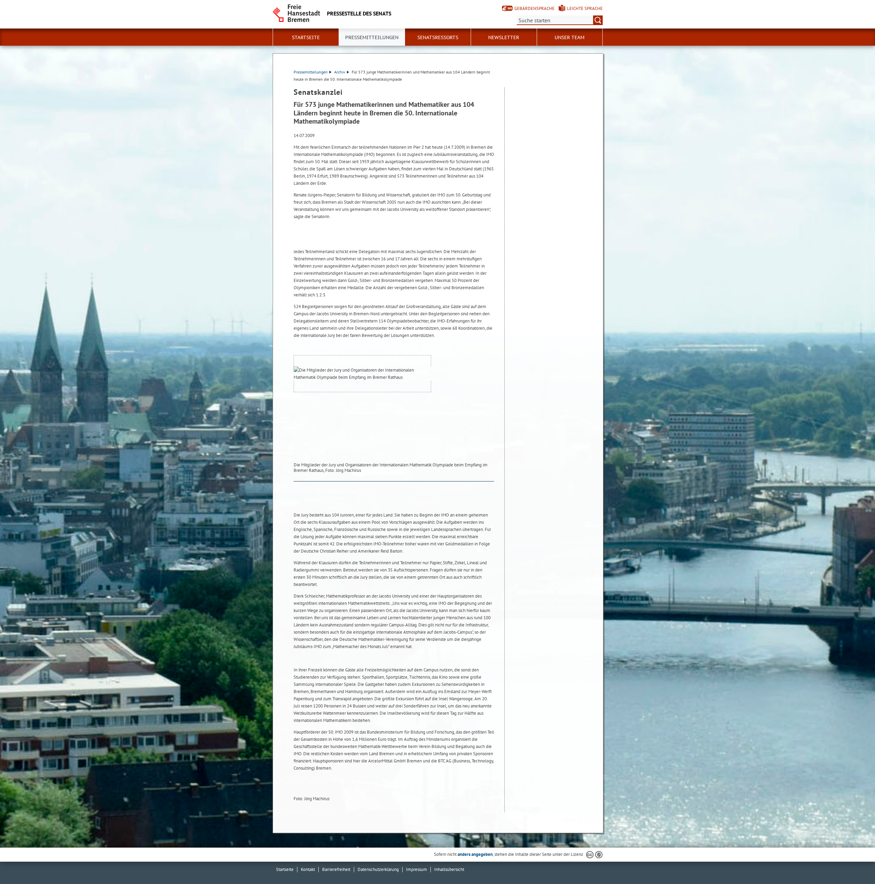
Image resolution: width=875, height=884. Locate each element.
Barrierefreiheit (336, 869)
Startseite (306, 37)
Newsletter (503, 37)
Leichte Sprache (585, 8)
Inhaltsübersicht (449, 869)
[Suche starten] (598, 20)
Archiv (339, 72)
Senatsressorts (437, 37)
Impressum (416, 869)
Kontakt (308, 869)
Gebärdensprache (534, 8)
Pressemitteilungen (311, 72)
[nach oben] (853, 862)
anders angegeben (475, 854)
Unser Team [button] (569, 37)
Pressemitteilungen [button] (371, 37)
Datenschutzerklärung (378, 869)
